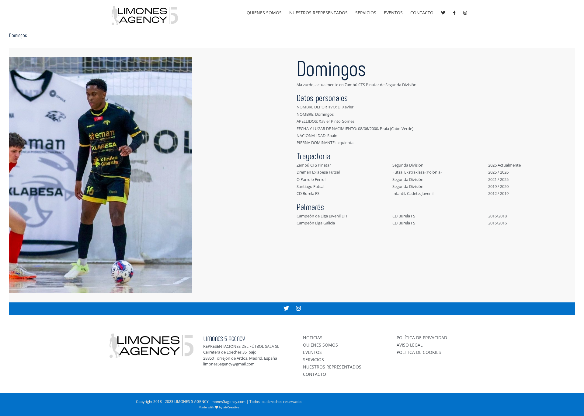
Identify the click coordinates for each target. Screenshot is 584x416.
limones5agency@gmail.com (229, 364)
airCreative (231, 407)
